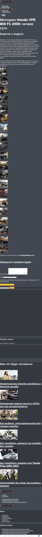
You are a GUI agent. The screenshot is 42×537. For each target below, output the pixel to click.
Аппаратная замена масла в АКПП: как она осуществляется (20, 405)
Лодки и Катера (6, 12)
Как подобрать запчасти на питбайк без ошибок (14, 533)
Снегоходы (5, 519)
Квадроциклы (6, 7)
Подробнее (35, 535)
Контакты (4, 495)
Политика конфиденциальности (10, 499)
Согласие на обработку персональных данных (14, 502)
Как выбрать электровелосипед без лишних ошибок (15, 532)
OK (38, 535)
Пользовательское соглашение (10, 500)
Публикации (5, 496)
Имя (1, 277)
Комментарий (4, 274)
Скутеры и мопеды (7, 518)
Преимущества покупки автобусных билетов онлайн (15, 529)
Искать (12, 288)
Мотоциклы (5, 6)
